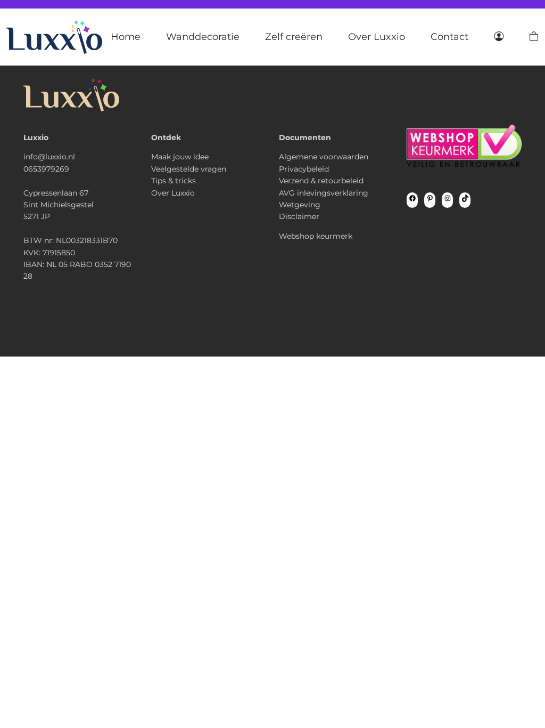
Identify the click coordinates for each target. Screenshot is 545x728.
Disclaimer (299, 216)
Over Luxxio (376, 37)
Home (126, 37)
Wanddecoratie (203, 37)
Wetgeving (299, 204)
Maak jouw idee (180, 156)
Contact (449, 37)
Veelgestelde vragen (188, 169)
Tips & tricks (173, 180)
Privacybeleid (304, 169)
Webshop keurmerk (315, 236)
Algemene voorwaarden (323, 156)
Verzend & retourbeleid (321, 180)
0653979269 (46, 169)
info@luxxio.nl (49, 156)
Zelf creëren (294, 37)
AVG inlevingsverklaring (323, 193)
